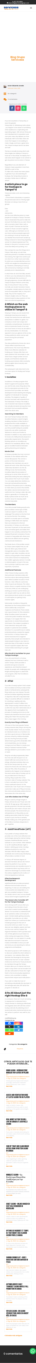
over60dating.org (10, 1018)
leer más (9, 1086)
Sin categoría (12, 93)
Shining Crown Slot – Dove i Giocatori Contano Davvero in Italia (17, 1259)
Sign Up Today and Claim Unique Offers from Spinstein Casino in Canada (17, 1148)
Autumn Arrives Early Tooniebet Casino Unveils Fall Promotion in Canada (17, 1286)
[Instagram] (18, 1023)
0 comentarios (12, 99)
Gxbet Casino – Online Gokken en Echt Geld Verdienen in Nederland (18, 1206)
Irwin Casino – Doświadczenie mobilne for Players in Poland (17, 1071)
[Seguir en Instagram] (18, 108)
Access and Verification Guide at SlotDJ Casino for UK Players (18, 1096)
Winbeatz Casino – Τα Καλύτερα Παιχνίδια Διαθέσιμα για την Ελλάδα (15, 1178)
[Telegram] (18, 1030)
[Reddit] (9, 1033)
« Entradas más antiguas (13, 1335)
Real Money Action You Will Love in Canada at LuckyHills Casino (17, 1121)
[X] (9, 1026)
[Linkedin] (18, 1026)
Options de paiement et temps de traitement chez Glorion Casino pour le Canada (17, 1233)
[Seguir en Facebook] (12, 108)
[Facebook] (9, 1023)
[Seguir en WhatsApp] (24, 108)
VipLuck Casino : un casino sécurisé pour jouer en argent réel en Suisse (17, 1313)
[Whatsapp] (9, 1030)
